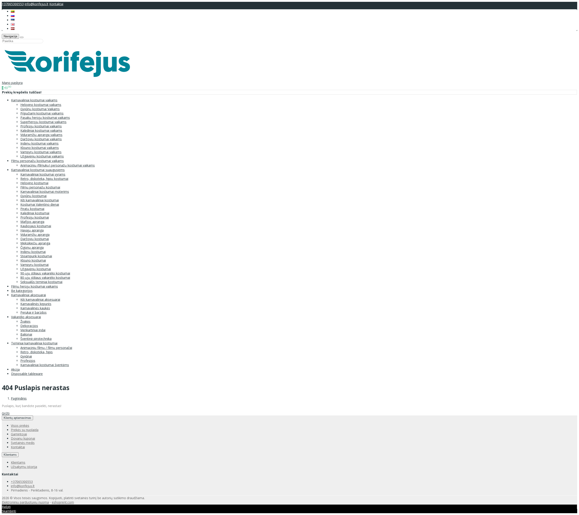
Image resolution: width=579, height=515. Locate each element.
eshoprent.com (63, 502)
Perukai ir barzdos (33, 312)
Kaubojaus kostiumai (35, 226)
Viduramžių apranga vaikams (41, 135)
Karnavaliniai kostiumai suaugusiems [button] (38, 170)
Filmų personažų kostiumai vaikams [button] (37, 161)
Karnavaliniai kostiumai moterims (44, 191)
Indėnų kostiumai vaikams (39, 143)
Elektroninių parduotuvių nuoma (25, 502)
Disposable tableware (27, 374)
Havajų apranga (32, 230)
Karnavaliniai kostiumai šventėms (44, 365)
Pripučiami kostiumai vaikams (42, 113)
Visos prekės (20, 425)
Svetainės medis (23, 443)
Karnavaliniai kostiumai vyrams (42, 174)
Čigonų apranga (32, 247)
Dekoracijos (29, 326)
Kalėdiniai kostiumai (34, 213)
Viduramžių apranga (35, 234)
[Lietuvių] (12, 11)
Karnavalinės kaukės (35, 308)
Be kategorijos (22, 290)
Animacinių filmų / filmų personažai (46, 348)
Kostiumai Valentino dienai (39, 204)
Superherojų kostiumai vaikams (43, 122)
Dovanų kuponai (23, 438)
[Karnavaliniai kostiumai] (70, 78)
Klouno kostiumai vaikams (39, 147)
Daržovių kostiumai (34, 239)
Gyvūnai (26, 356)
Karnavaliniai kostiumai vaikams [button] (34, 100)
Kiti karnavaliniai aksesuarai (40, 299)
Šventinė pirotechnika (36, 338)
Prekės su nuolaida (24, 430)
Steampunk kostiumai (36, 256)
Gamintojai (19, 434)
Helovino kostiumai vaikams (40, 105)
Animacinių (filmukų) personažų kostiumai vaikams (57, 165)
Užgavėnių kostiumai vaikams (42, 156)
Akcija (15, 369)
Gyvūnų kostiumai (33, 196)
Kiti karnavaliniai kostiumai (39, 200)
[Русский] (12, 15)
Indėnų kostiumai (33, 252)
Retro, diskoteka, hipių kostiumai (44, 178)
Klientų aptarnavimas (17, 418)
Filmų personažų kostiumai (40, 187)
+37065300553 (13, 4)
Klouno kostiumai (33, 260)
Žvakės (25, 321)
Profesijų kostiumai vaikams (41, 126)
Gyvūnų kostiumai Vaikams (40, 109)
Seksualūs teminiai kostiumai (41, 282)
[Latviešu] (12, 28)
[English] (12, 24)
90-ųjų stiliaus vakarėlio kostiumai (45, 273)
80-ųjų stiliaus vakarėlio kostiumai (45, 277)
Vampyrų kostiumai (34, 264)
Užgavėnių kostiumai (35, 269)
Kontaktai (56, 4)
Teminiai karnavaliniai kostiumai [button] (34, 343)
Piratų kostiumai (32, 209)
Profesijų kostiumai (34, 217)
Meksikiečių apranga (35, 243)
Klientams (10, 454)
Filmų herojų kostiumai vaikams (34, 286)
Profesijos (27, 360)
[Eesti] (12, 20)
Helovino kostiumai (34, 183)
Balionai (26, 334)
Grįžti (5, 413)
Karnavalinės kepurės (35, 304)
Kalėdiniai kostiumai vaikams (41, 130)
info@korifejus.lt (36, 4)
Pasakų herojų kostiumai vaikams (45, 117)
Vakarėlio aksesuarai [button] (26, 317)
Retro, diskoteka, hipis (36, 352)
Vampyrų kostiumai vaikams (41, 152)
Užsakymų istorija (24, 467)
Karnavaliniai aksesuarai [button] (28, 295)
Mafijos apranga (32, 221)
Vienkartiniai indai (32, 330)
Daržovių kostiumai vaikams (41, 139)
